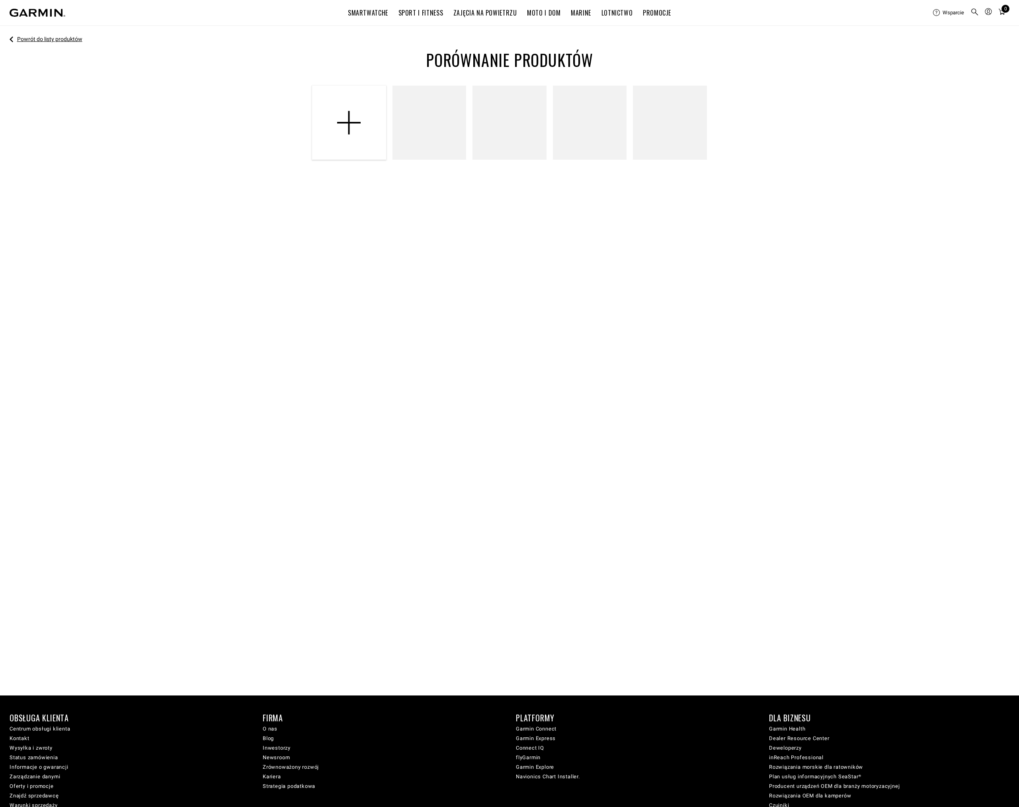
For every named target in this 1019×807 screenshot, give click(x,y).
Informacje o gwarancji (39, 767)
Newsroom (276, 757)
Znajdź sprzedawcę (34, 796)
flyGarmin (528, 757)
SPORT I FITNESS (420, 13)
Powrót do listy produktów (49, 39)
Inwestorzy (277, 748)
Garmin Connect (536, 729)
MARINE (581, 13)
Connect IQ (530, 748)
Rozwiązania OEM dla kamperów (810, 796)
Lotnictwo (617, 13)
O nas (270, 729)
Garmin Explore (535, 767)
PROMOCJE (657, 13)
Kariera (272, 777)
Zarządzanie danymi (35, 777)
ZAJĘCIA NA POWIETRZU (485, 13)
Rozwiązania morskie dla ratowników (816, 767)
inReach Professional (796, 757)
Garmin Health (787, 729)
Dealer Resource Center (799, 738)
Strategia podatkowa (289, 786)
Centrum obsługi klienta (40, 729)
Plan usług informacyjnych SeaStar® (815, 777)
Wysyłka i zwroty (31, 748)
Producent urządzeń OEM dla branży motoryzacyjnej (834, 786)
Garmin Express (536, 738)
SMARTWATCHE (368, 13)
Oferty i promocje (32, 786)
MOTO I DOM (543, 13)
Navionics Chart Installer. (548, 777)
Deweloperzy (785, 748)
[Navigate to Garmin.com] (37, 12)
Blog (268, 738)
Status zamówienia (34, 757)
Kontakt (19, 738)
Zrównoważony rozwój (291, 767)
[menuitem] (948, 12)
